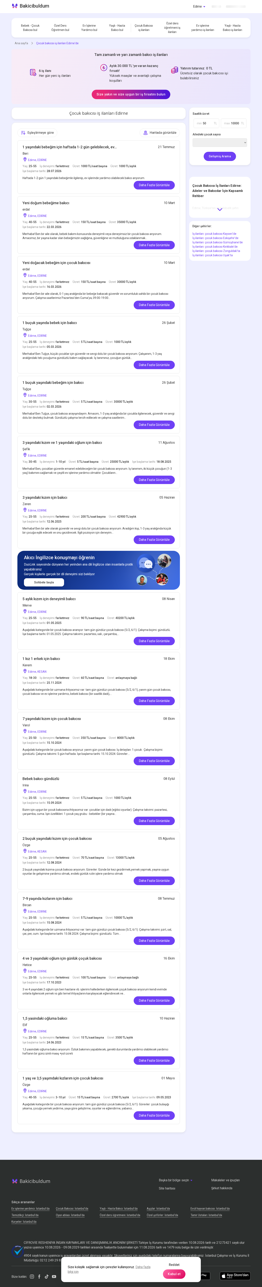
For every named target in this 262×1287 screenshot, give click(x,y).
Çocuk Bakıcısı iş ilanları (144, 28)
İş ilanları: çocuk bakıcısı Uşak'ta (212, 255)
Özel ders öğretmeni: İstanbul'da (120, 1215)
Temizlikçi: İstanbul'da (24, 1215)
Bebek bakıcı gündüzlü (41, 779)
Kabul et (174, 1274)
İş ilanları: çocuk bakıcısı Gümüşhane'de (217, 242)
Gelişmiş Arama (220, 156)
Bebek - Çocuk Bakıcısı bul (30, 28)
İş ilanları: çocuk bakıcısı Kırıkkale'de (215, 246)
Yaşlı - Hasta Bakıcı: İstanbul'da (119, 1208)
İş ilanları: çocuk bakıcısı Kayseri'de (214, 233)
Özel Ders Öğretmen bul (60, 28)
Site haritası (167, 1188)
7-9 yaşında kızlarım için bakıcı (47, 898)
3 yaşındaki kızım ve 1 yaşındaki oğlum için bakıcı (62, 442)
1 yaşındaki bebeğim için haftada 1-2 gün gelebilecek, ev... (70, 147)
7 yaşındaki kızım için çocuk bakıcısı (52, 719)
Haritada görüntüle (163, 133)
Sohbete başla (44, 582)
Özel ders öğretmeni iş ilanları (172, 28)
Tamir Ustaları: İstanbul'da (206, 1215)
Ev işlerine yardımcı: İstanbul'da (30, 1208)
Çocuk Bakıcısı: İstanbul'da (72, 1208)
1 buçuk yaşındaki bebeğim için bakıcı (53, 382)
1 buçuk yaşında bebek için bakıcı (50, 323)
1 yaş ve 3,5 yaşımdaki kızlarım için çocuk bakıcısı (63, 1078)
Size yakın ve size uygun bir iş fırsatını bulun (131, 94)
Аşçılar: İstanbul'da (158, 1208)
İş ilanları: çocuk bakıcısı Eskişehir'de (215, 238)
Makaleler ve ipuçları (225, 1180)
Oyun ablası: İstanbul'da (70, 1215)
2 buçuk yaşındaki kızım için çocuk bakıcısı (57, 838)
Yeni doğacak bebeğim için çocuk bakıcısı (56, 263)
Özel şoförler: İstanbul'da (162, 1215)
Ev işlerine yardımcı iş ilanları (202, 28)
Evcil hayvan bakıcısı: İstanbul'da (210, 1208)
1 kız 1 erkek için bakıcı (41, 659)
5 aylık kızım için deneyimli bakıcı (49, 599)
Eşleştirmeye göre (40, 133)
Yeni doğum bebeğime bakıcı (46, 203)
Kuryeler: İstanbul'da (23, 1221)
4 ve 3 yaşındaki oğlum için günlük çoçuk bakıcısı (62, 958)
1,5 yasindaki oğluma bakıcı (45, 1018)
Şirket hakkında (221, 1188)
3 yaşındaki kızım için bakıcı (45, 497)
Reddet (174, 1265)
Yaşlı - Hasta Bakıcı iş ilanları (232, 28)
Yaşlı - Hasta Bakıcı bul (117, 28)
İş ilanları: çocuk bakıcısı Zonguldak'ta (216, 251)
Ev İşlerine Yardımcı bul (89, 28)
